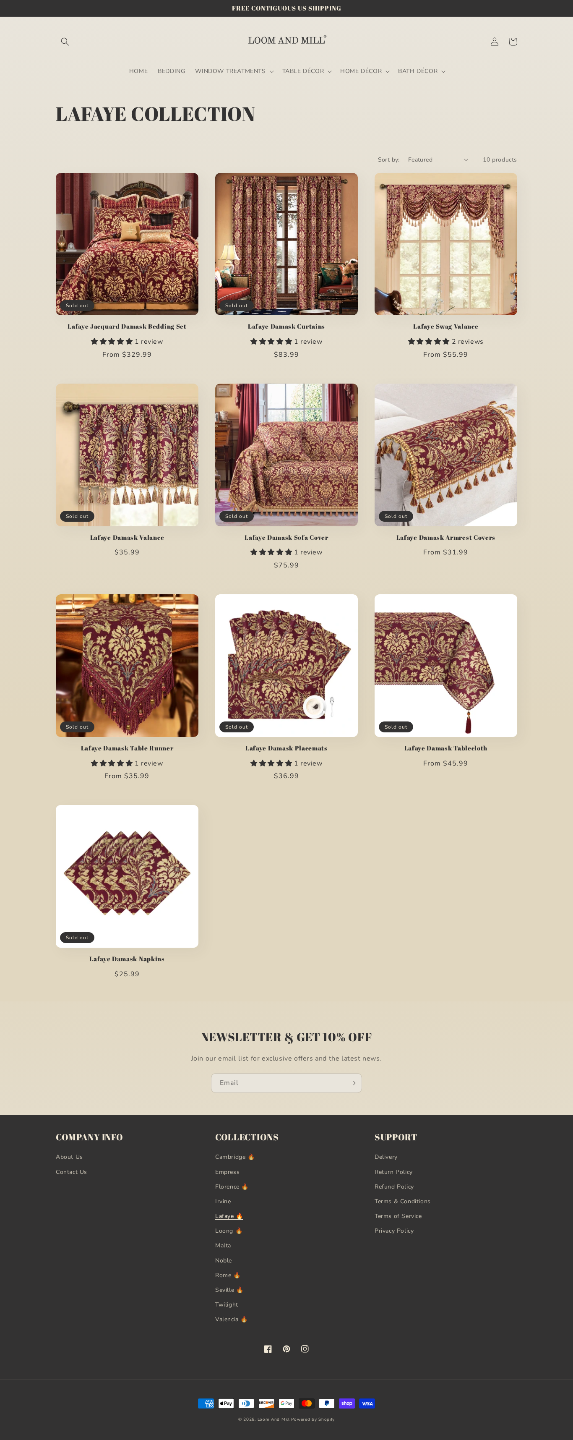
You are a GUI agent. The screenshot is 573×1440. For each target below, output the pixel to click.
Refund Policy (394, 1187)
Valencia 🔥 (231, 1319)
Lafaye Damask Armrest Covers (445, 537)
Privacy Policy (394, 1231)
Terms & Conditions (403, 1201)
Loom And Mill (274, 1419)
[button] (65, 41)
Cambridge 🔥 (235, 1157)
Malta (223, 1245)
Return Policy (394, 1172)
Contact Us (71, 1172)
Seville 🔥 (229, 1290)
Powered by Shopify (313, 1419)
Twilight (226, 1305)
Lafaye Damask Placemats (286, 748)
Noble (223, 1261)
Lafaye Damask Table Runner (127, 748)
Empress (227, 1172)
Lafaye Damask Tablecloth (446, 748)
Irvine (223, 1201)
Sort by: (389, 160)
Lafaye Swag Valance (445, 326)
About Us (69, 1157)
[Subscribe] (352, 1083)
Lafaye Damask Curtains (286, 326)
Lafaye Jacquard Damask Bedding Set (127, 326)
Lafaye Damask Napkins (127, 959)
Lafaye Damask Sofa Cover (286, 537)
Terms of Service (398, 1216)
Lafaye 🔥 (229, 1216)
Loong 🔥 (228, 1231)
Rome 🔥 (228, 1275)
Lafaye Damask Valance (127, 537)
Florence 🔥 (232, 1187)
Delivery (386, 1157)
